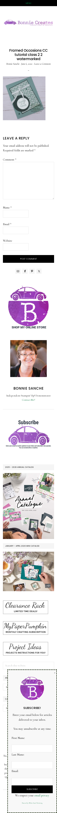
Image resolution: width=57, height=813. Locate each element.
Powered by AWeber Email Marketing (32, 803)
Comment (9, 159)
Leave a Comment (42, 63)
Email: (15, 771)
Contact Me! (28, 399)
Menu (28, 3)
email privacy (41, 795)
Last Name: (18, 754)
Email (7, 224)
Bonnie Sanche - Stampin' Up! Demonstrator (28, 22)
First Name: (18, 738)
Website (7, 240)
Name (7, 207)
